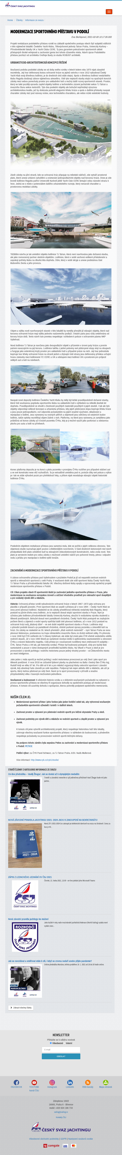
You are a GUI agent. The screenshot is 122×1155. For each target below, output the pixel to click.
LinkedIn (70, 1087)
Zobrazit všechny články (22, 1008)
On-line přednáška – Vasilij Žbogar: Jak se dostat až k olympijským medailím (43, 774)
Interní (68, 1043)
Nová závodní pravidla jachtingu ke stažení (28, 919)
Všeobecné (57, 1043)
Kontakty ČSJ (61, 1117)
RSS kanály (87, 1087)
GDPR (64, 1139)
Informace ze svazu (34, 20)
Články (19, 20)
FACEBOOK (16, 1087)
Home (10, 20)
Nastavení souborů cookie (80, 1139)
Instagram (52, 1087)
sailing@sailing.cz (61, 1112)
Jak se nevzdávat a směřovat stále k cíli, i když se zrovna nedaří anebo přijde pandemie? (50, 961)
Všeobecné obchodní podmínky (44, 1139)
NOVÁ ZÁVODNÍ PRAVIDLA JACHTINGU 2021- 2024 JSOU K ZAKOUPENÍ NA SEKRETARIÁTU (52, 820)
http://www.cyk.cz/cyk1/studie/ (45, 760)
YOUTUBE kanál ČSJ (34, 1089)
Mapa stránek (105, 1087)
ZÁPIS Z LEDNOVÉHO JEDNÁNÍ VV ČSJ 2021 (30, 877)
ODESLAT (61, 1056)
